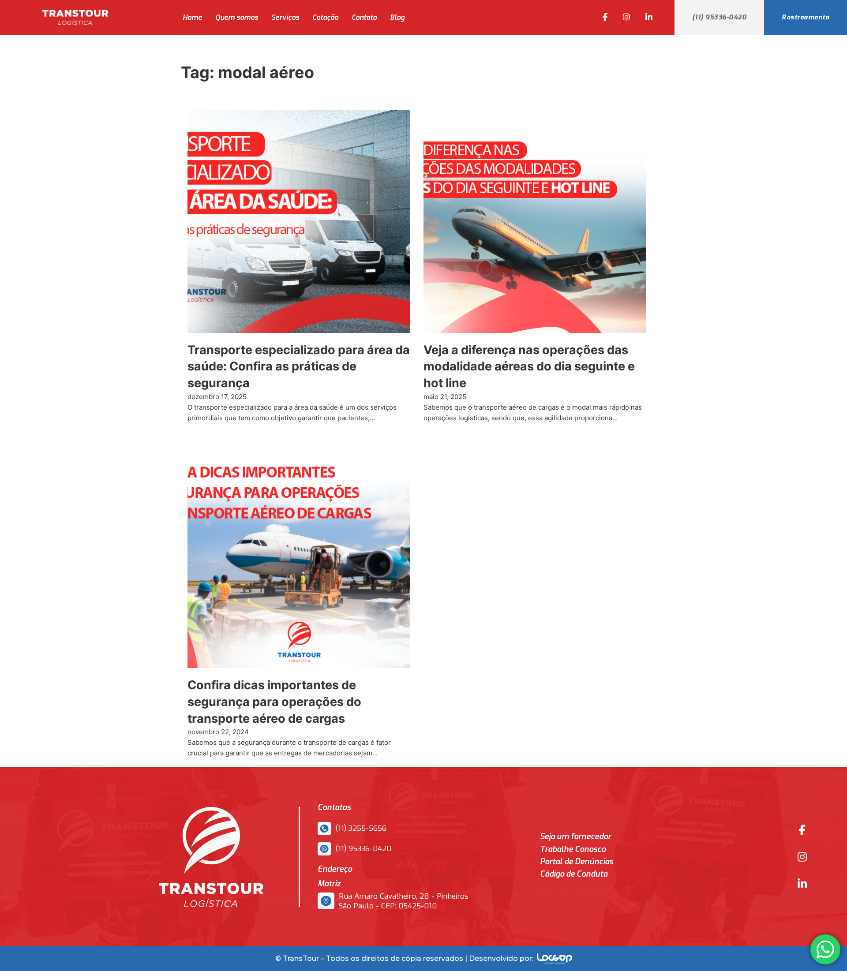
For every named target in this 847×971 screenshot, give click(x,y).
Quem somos (236, 17)
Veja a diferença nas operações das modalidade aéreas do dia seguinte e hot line (529, 367)
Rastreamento (805, 17)
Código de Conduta (573, 874)
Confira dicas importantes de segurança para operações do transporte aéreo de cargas (274, 702)
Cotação (325, 17)
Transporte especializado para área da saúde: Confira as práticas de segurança (298, 367)
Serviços (285, 17)
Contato (364, 17)
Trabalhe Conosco (573, 849)
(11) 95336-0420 (719, 17)
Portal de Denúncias (576, 862)
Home (192, 17)
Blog (397, 17)
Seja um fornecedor (575, 837)
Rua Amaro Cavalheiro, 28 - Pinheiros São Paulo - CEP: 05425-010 (403, 901)
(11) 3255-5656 (360, 828)
